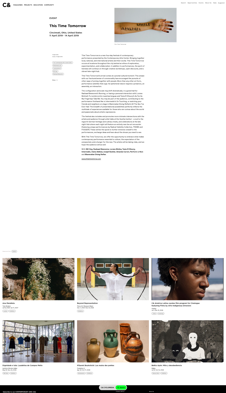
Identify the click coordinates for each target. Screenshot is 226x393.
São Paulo (5, 373)
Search (183, 3)
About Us (208, 3)
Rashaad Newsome (58, 74)
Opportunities (192, 3)
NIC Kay (55, 71)
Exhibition (12, 311)
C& (6, 5)
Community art (57, 68)
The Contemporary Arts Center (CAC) (62, 62)
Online (154, 313)
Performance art (57, 65)
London (5, 311)
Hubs (215, 3)
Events (201, 3)
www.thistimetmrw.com (91, 159)
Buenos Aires (156, 373)
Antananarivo (81, 373)
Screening (160, 313)
